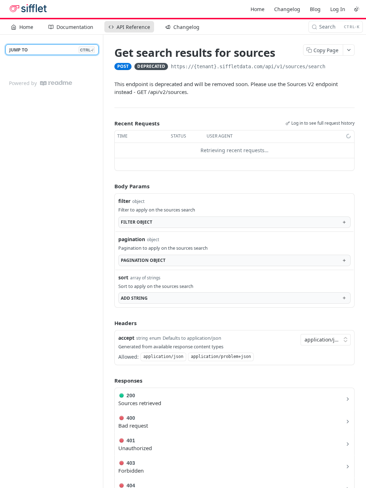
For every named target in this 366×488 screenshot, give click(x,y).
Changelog (287, 9)
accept (126, 337)
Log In (337, 9)
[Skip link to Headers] (109, 323)
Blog (315, 9)
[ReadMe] (56, 83)
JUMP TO (51, 50)
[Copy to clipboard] (332, 67)
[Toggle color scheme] (356, 9)
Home (257, 9)
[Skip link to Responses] (109, 381)
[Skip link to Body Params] (109, 186)
